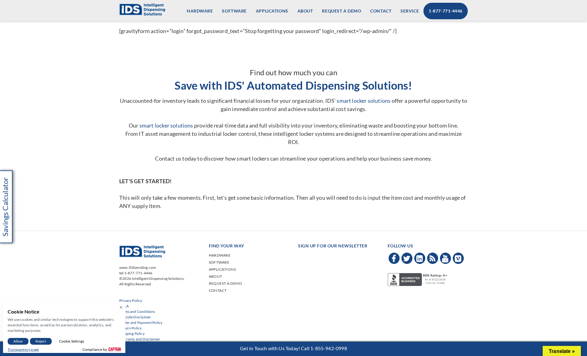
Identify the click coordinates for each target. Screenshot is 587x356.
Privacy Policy (130, 300)
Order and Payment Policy (140, 322)
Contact (380, 10)
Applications (272, 10)
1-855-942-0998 (328, 348)
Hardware (200, 10)
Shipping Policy (132, 333)
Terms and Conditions (137, 311)
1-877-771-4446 (446, 10)
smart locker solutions (363, 100)
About (305, 10)
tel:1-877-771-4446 (135, 273)
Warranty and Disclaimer (139, 339)
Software (234, 10)
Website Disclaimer (135, 317)
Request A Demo (341, 10)
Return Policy (130, 328)
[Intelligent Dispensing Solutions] (142, 9)
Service (410, 10)
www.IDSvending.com (137, 267)
